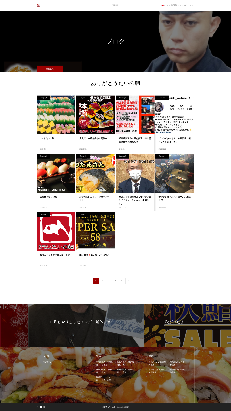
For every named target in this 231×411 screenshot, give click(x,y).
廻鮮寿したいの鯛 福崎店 (178, 371)
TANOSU (115, 5)
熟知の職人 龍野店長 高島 (125, 371)
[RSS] (44, 407)
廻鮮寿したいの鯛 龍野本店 (157, 363)
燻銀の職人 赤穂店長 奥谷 (104, 371)
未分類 (43, 214)
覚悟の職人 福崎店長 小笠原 (104, 363)
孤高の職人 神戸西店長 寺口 (125, 363)
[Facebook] (37, 407)
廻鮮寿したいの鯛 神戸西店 (157, 371)
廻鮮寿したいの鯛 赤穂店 (178, 363)
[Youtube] (40, 407)
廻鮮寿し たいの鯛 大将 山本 (104, 378)
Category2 (43, 98)
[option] (58, 325)
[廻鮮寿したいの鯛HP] (38, 5)
